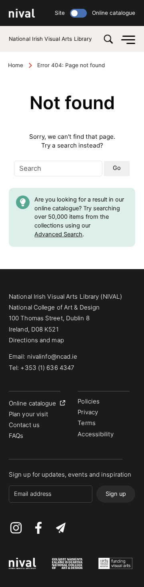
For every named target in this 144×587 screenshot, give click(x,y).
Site (60, 13)
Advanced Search (58, 234)
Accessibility (95, 434)
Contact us (24, 425)
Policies (89, 401)
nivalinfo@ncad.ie (52, 356)
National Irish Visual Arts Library (50, 39)
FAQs (16, 435)
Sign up (116, 493)
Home (15, 65)
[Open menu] (126, 39)
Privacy (88, 412)
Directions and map (36, 340)
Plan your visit (28, 414)
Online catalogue (113, 13)
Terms (87, 423)
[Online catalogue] (78, 13)
